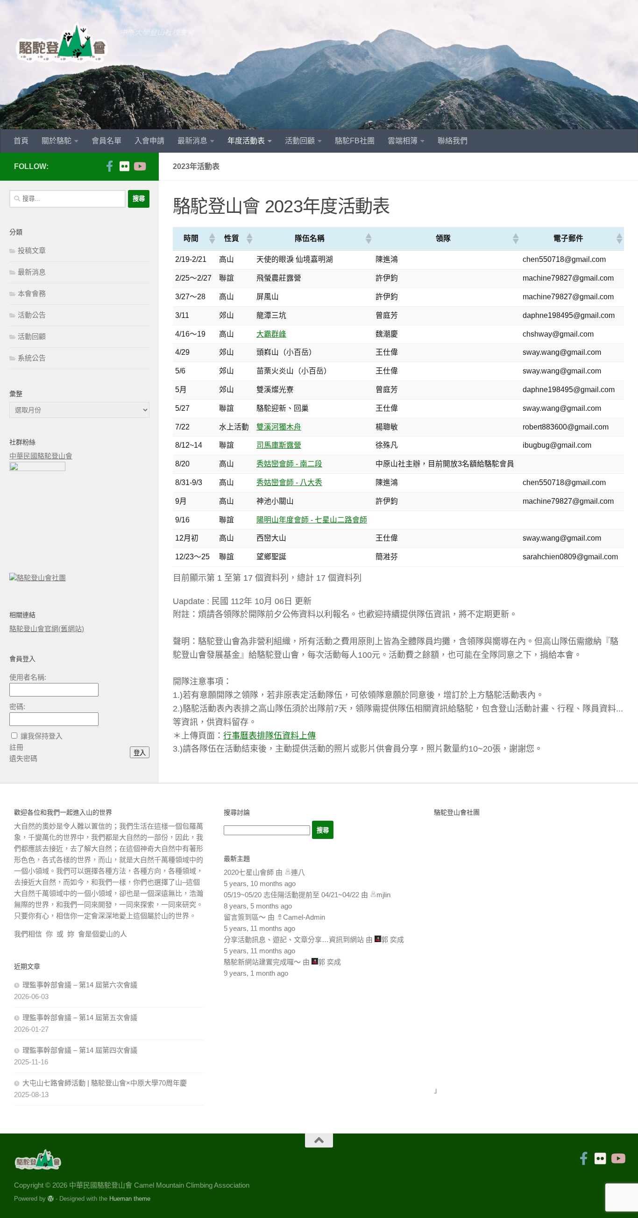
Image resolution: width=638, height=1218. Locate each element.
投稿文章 (32, 250)
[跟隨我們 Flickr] (124, 166)
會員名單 (106, 141)
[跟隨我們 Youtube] (139, 166)
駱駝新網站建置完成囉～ (262, 962)
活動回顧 (300, 141)
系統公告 (32, 358)
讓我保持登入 (42, 736)
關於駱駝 (56, 141)
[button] (211, 238)
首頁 (21, 141)
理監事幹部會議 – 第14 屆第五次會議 (79, 1017)
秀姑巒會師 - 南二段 (289, 464)
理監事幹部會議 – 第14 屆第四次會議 (79, 1050)
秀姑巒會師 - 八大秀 (289, 482)
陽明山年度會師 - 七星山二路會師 (311, 520)
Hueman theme (129, 1198)
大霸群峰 (271, 334)
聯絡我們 (453, 141)
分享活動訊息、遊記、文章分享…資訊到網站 (294, 939)
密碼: (17, 707)
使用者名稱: (27, 677)
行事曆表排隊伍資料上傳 (269, 735)
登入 (140, 752)
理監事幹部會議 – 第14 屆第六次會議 (79, 985)
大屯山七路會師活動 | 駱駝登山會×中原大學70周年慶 (104, 1083)
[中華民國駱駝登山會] (37, 468)
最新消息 (192, 141)
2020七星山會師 (249, 872)
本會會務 (32, 293)
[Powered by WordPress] (51, 1199)
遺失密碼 (23, 758)
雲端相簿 (403, 141)
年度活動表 (246, 141)
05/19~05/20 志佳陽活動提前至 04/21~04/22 (291, 895)
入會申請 (149, 141)
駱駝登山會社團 (41, 578)
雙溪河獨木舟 (278, 427)
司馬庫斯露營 (278, 445)
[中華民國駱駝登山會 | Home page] (62, 42)
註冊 (16, 747)
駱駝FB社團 (355, 141)
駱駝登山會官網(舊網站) (46, 629)
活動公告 (32, 315)
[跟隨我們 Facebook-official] (109, 166)
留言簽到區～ (245, 917)
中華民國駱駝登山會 (40, 456)
